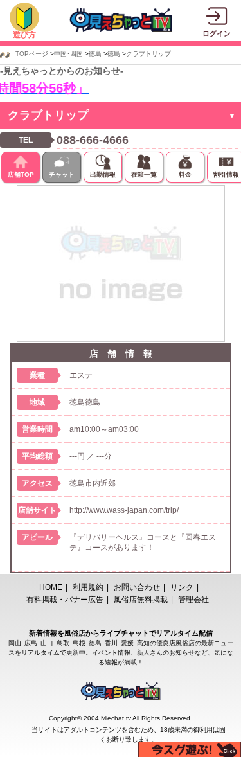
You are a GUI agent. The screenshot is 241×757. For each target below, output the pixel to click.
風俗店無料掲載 (141, 599)
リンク (181, 587)
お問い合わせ (137, 587)
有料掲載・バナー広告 (64, 599)
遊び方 (24, 34)
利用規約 (88, 587)
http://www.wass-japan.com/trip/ (124, 510)
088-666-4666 (93, 140)
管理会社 (193, 599)
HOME (50, 587)
